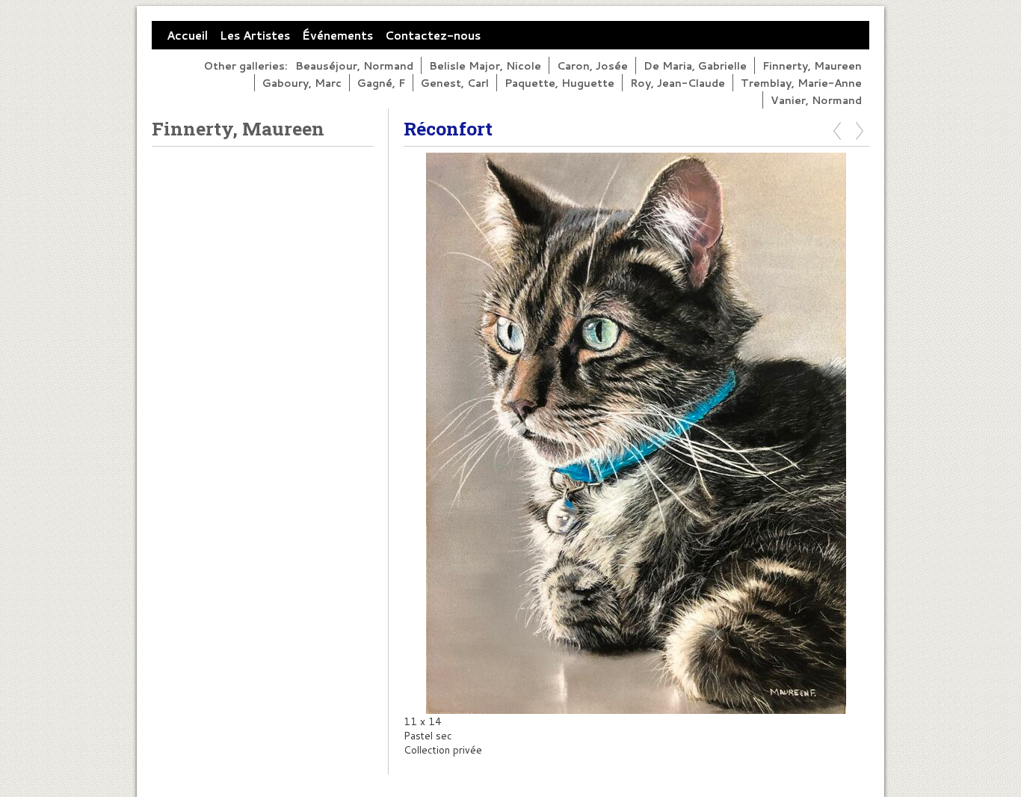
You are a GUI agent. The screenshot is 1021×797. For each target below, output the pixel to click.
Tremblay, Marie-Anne (801, 83)
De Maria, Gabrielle (695, 65)
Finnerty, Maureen (812, 65)
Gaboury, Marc (302, 83)
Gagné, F (381, 83)
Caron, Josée (592, 65)
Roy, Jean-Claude (677, 83)
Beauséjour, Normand (354, 65)
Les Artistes (255, 35)
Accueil (187, 35)
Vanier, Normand (816, 100)
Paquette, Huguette (559, 83)
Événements (337, 35)
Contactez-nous (433, 35)
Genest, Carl (455, 83)
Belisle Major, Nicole (485, 65)
